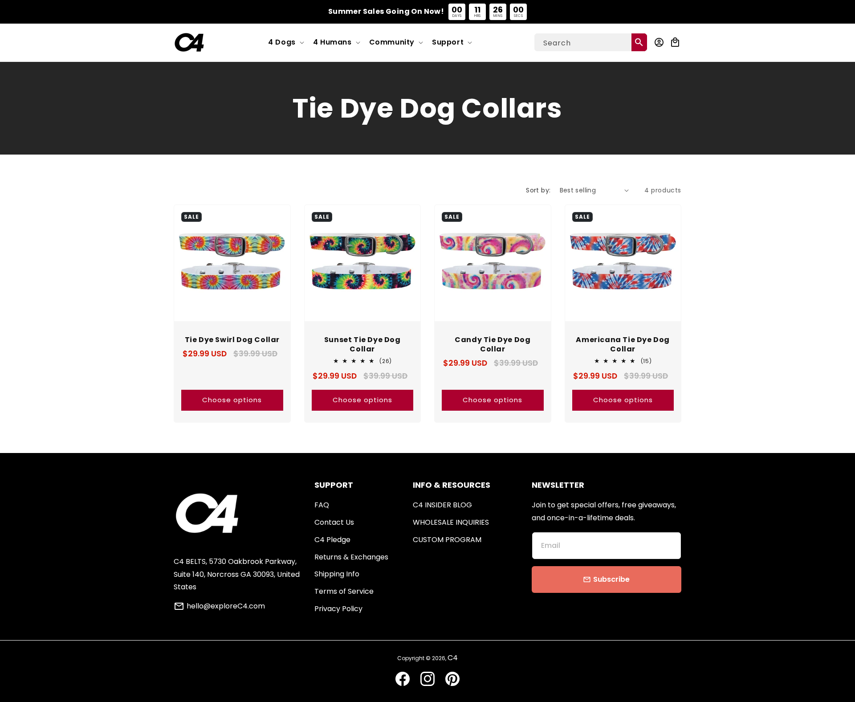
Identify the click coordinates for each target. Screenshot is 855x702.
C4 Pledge (332, 540)
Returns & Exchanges (351, 557)
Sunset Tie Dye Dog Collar (362, 344)
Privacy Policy (338, 609)
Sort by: (538, 190)
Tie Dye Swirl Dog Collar (232, 340)
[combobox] (590, 42)
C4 (453, 658)
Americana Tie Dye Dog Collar (623, 344)
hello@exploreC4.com (226, 606)
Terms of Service (344, 591)
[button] (285, 43)
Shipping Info (336, 574)
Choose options (232, 399)
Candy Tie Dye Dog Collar (492, 344)
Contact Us (334, 522)
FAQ (321, 505)
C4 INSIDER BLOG (442, 505)
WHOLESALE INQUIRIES (451, 522)
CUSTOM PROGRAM (447, 540)
